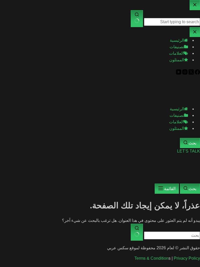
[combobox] (172, 235)
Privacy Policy (187, 258)
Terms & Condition (151, 258)
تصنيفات (177, 115)
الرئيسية (177, 109)
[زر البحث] (137, 232)
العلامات (176, 122)
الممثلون (176, 128)
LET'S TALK (188, 151)
